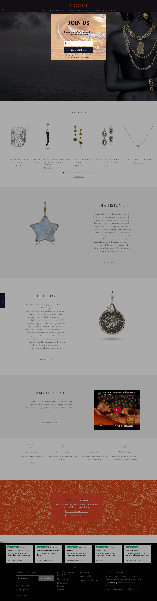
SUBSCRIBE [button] (78, 49)
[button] (103, 16)
